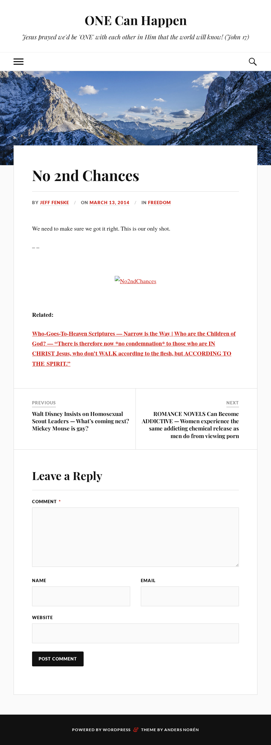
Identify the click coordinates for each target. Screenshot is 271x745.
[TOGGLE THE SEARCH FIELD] (252, 62)
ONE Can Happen (136, 20)
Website (42, 617)
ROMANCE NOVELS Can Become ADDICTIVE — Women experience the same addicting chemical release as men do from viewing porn (190, 424)
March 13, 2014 (110, 202)
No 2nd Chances (85, 175)
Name (39, 580)
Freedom (159, 202)
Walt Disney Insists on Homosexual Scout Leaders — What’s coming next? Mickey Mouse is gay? (80, 421)
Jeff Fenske (54, 202)
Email (148, 580)
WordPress (117, 729)
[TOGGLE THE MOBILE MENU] (18, 62)
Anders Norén (181, 729)
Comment (46, 501)
